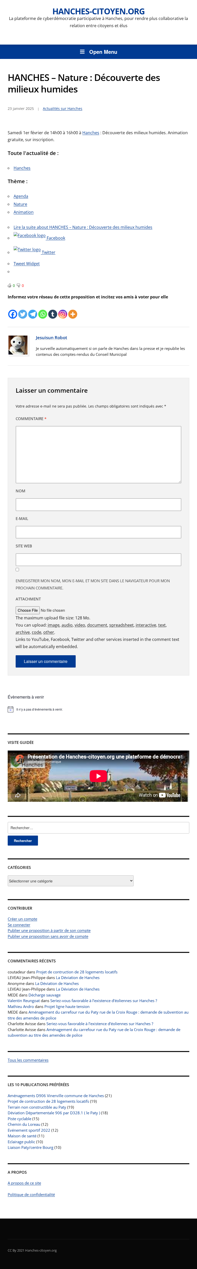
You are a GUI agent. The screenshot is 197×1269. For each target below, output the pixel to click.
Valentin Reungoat (24, 1000)
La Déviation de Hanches (78, 977)
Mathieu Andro (21, 1006)
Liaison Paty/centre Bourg (30, 1147)
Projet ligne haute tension (67, 1006)
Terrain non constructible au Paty (37, 1107)
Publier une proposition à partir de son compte (49, 930)
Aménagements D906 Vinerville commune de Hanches (56, 1095)
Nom (20, 490)
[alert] (98, 709)
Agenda (21, 196)
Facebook (55, 238)
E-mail (22, 518)
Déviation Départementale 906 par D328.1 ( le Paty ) (54, 1112)
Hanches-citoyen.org (98, 11)
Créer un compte (22, 918)
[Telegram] (32, 310)
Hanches (90, 133)
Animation (24, 212)
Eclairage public (21, 1141)
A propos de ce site (24, 1182)
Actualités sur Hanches (62, 108)
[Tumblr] (52, 310)
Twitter (48, 252)
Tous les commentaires (28, 1060)
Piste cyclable (19, 1118)
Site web (24, 545)
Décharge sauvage (44, 994)
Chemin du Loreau (24, 1124)
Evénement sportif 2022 (29, 1130)
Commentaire (31, 418)
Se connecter (19, 924)
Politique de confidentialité (31, 1194)
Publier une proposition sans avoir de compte (48, 936)
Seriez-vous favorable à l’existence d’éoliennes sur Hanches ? (103, 1000)
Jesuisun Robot (51, 337)
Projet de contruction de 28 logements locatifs (76, 971)
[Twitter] (22, 310)
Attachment (28, 598)
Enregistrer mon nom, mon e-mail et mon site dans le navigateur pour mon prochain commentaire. (93, 584)
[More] (72, 310)
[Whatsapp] (42, 310)
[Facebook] (12, 310)
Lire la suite (83, 227)
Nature (20, 204)
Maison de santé (22, 1135)
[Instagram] (62, 310)
